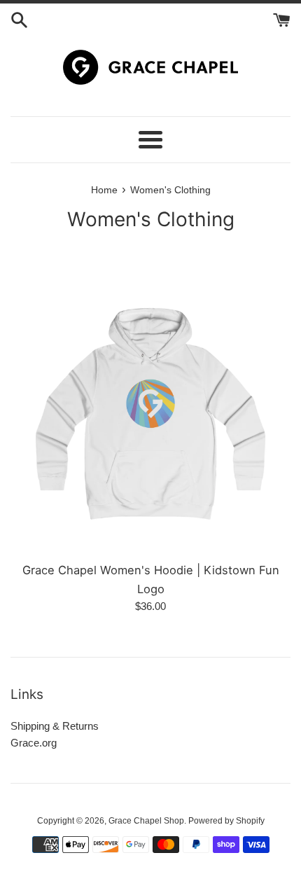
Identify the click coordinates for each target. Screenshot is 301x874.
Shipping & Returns (54, 726)
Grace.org (33, 743)
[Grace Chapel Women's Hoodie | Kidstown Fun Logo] (150, 414)
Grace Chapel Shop (146, 821)
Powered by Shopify (226, 821)
